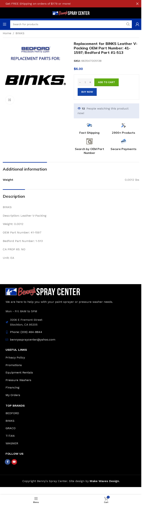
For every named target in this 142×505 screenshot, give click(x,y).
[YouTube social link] (14, 462)
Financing (12, 387)
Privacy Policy (15, 357)
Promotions (14, 365)
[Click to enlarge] (10, 100)
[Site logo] (71, 12)
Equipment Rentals (19, 372)
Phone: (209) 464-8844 (26, 332)
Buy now (87, 91)
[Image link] (43, 291)
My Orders (13, 395)
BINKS (20, 33)
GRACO (11, 428)
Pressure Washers (18, 380)
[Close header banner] (137, 3)
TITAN (10, 435)
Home (7, 33)
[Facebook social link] (7, 462)
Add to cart (106, 82)
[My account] (137, 24)
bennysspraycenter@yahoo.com (32, 339)
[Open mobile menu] (4, 24)
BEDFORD (12, 413)
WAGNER (12, 443)
